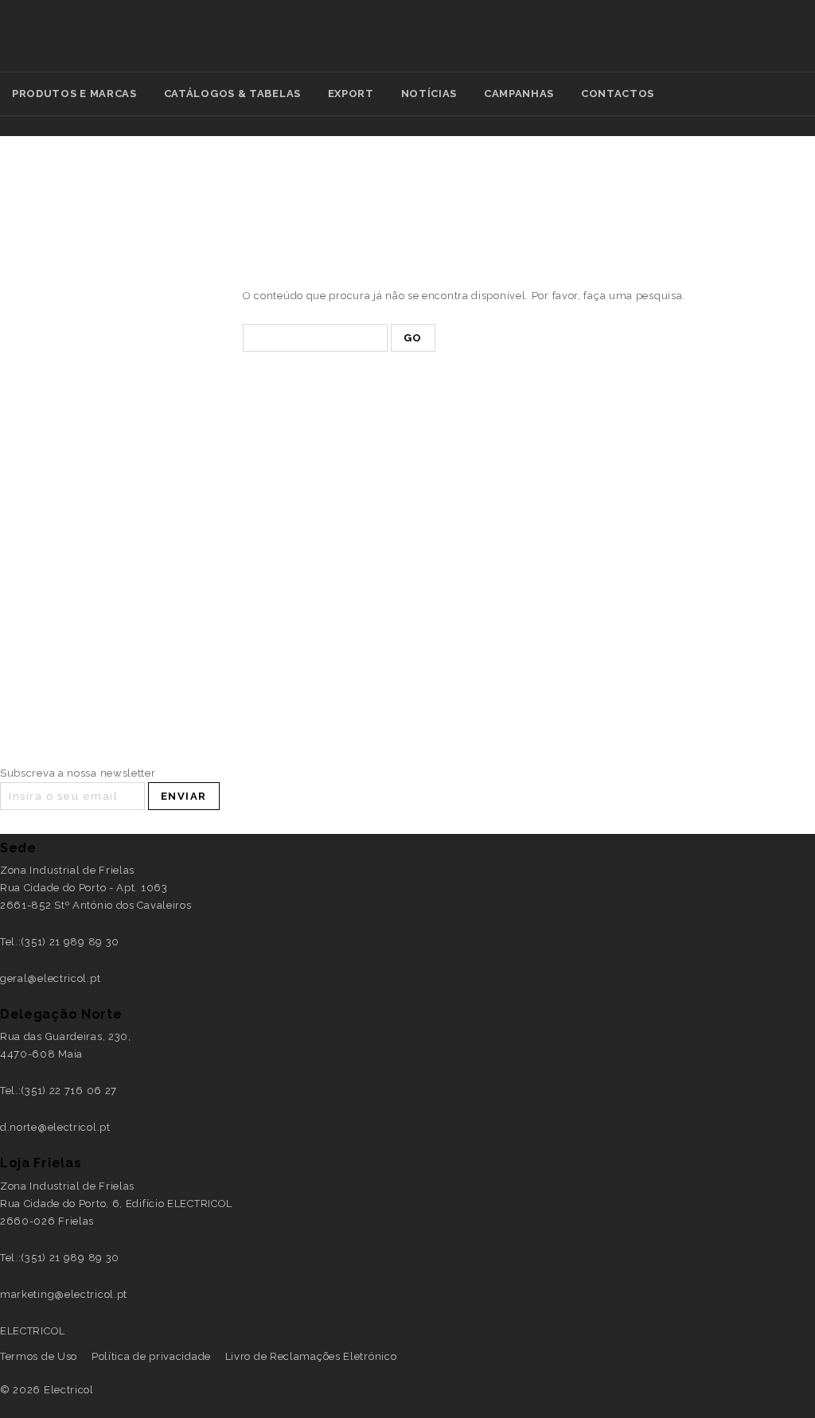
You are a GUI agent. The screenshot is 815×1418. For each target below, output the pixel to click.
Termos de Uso (38, 1356)
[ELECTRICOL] (478, 45)
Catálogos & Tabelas (232, 93)
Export (351, 93)
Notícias (429, 93)
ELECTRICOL (32, 1331)
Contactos (617, 93)
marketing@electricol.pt (63, 1294)
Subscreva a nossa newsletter (78, 773)
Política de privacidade (151, 1356)
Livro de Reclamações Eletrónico (311, 1356)
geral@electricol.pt (50, 978)
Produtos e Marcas (74, 93)
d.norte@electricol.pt (55, 1127)
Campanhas (519, 93)
